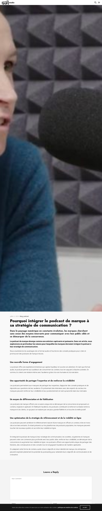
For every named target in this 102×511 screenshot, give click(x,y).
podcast (26, 316)
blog (21, 316)
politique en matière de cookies (68, 507)
